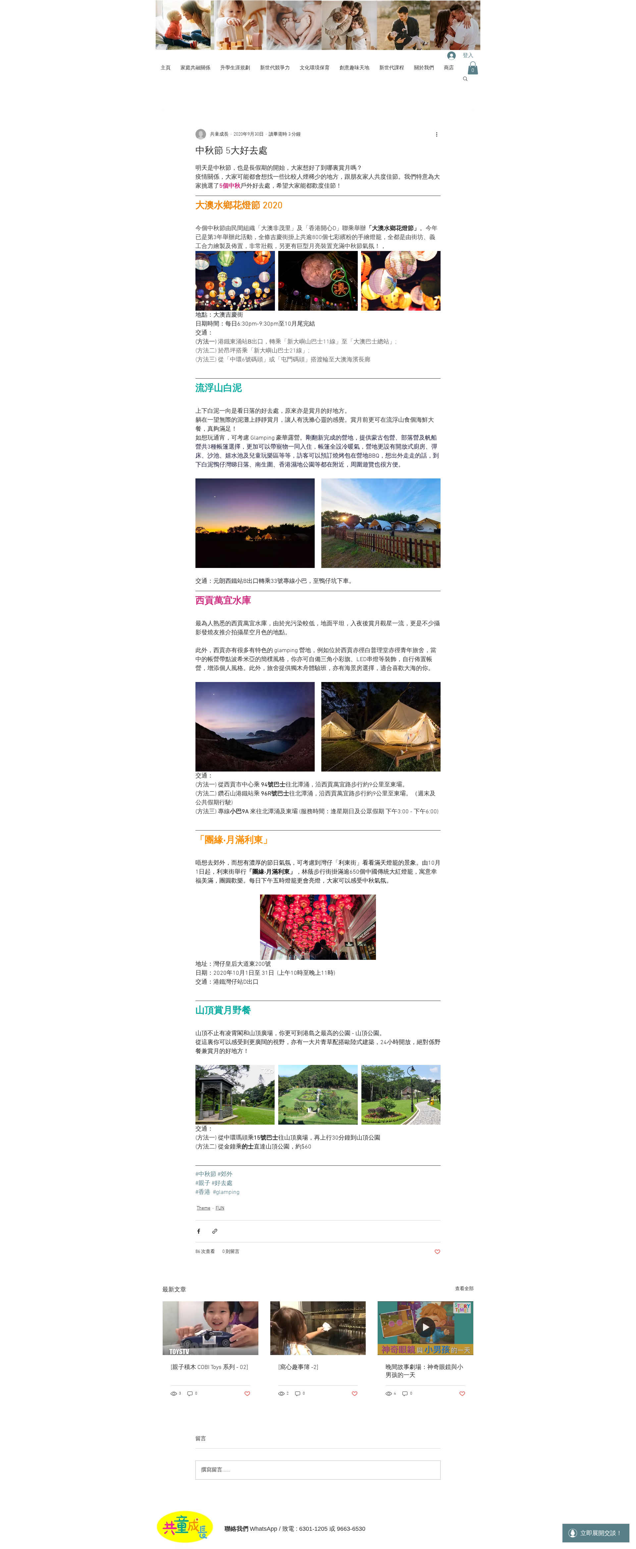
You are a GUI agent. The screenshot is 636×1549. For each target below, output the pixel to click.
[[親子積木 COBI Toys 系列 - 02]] (210, 1328)
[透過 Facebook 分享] (198, 1231)
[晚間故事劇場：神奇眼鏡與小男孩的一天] (425, 1328)
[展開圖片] (235, 281)
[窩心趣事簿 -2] (298, 1367)
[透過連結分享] (215, 1231)
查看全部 (464, 1289)
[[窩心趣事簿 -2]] (318, 1328)
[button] (472, 67)
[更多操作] (437, 134)
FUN (220, 1208)
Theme (203, 1208)
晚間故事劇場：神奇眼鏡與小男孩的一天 (424, 1371)
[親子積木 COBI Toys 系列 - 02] (209, 1367)
